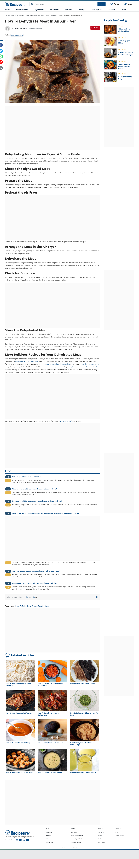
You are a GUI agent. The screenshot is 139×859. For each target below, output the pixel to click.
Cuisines (68, 9)
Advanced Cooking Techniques (35, 15)
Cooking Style (49, 842)
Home (7, 15)
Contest (117, 832)
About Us (100, 828)
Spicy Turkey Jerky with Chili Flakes (57, 364)
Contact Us (117, 828)
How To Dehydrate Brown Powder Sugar (32, 606)
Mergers (100, 835)
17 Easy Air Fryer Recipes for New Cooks (124, 66)
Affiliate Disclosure (119, 835)
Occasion (48, 835)
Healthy (73, 828)
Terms (116, 839)
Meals (47, 828)
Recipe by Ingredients (77, 835)
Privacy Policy (101, 842)
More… (124, 9)
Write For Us (101, 832)
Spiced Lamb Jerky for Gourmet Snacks (84, 367)
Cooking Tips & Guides (17, 15)
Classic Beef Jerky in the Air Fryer (26, 361)
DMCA (99, 839)
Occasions (54, 9)
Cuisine (48, 839)
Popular (111, 9)
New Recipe (74, 832)
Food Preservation (65, 421)
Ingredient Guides (76, 842)
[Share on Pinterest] (95, 28)
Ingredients (39, 9)
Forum (116, 4)
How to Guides (22, 9)
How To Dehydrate (51, 15)
